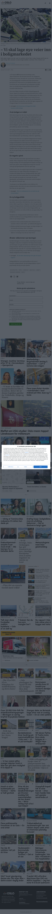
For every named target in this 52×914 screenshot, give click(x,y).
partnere (26, 452)
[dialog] (26, 457)
